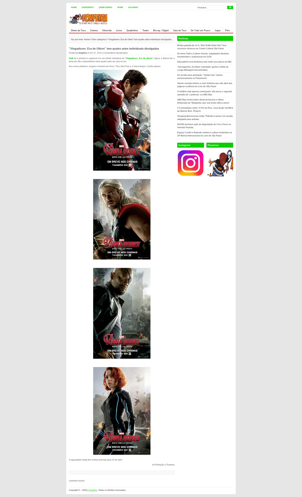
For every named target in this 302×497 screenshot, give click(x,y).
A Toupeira (92, 490)
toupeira (83, 53)
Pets (227, 30)
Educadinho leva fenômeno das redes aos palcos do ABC (204, 62)
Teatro (145, 30)
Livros (119, 30)
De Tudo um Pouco (200, 30)
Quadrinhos (132, 30)
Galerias (133, 7)
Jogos (218, 30)
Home (74, 7)
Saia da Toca (179, 30)
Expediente (88, 7)
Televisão (107, 30)
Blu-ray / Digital (161, 30)
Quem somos (105, 7)
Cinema (94, 30)
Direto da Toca (78, 30)
